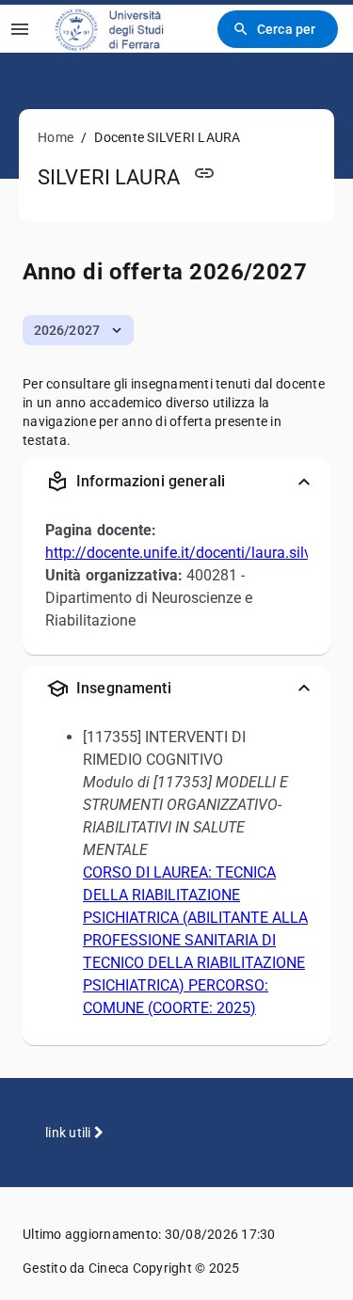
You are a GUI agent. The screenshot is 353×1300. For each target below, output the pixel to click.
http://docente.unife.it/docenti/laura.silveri (186, 553)
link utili (69, 1132)
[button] (78, 330)
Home (55, 137)
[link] (122, 29)
